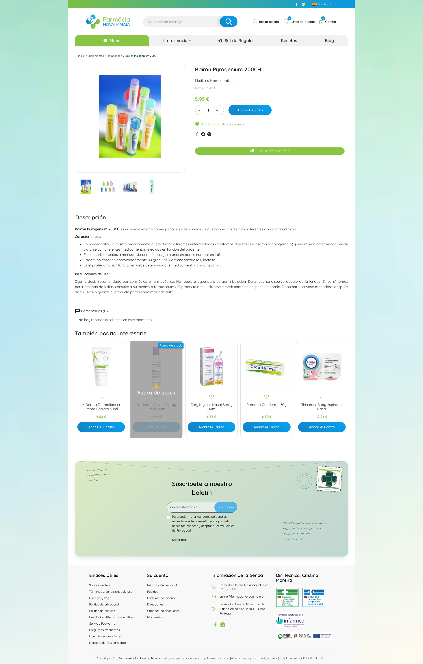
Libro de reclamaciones (105, 636)
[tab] (90, 217)
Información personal (162, 585)
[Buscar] (228, 21)
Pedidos (152, 592)
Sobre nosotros (100, 585)
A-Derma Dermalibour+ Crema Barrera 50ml (101, 407)
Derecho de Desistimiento (107, 643)
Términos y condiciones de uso (110, 592)
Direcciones (155, 604)
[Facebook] (296, 4)
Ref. (198, 88)
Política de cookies (102, 611)
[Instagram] (303, 4)
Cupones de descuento (163, 611)
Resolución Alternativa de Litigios (112, 617)
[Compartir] (197, 134)
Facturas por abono (161, 598)
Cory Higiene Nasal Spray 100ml (211, 407)
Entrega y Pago (100, 598)
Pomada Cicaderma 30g (267, 405)
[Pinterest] (209, 134)
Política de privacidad (104, 604)
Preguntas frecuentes (104, 630)
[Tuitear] (203, 134)
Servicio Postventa (102, 623)
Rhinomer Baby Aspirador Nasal (322, 407)
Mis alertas (155, 617)
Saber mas (179, 540)
